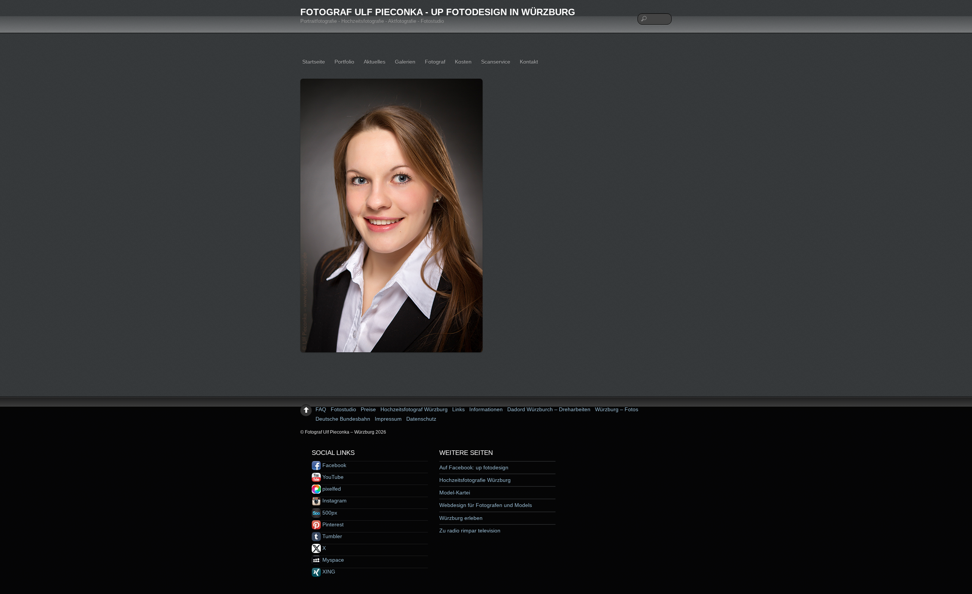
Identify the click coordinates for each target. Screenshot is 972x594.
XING (328, 572)
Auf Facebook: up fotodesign (473, 467)
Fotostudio (343, 409)
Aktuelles (374, 62)
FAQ (321, 409)
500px (329, 513)
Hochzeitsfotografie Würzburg (475, 480)
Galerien (405, 62)
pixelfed (331, 489)
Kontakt (529, 62)
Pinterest (332, 524)
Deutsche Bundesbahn (343, 419)
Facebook (333, 465)
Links (458, 409)
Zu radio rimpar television (469, 530)
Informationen (486, 409)
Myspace (332, 560)
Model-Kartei (454, 492)
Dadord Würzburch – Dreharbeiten (548, 409)
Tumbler (331, 536)
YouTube (332, 477)
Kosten (463, 62)
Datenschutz (421, 419)
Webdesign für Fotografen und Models (485, 505)
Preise (368, 409)
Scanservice (495, 62)
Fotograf (435, 62)
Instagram (334, 500)
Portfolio (344, 62)
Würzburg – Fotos (616, 409)
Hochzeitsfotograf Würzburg (414, 409)
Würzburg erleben (461, 518)
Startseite (313, 62)
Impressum (388, 419)
